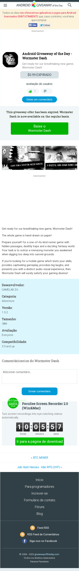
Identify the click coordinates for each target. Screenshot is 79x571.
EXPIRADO (39, 75)
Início (39, 480)
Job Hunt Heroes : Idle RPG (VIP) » (39, 467)
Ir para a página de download (40, 441)
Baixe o (39, 128)
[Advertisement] (39, 41)
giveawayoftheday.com (47, 554)
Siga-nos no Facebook (43, 541)
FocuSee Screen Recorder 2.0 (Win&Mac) (45, 405)
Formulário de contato (39, 500)
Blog (39, 514)
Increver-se (39, 493)
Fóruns (39, 507)
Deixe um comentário (39, 99)
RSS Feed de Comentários (43, 534)
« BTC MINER (39, 457)
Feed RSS (43, 527)
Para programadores (39, 486)
